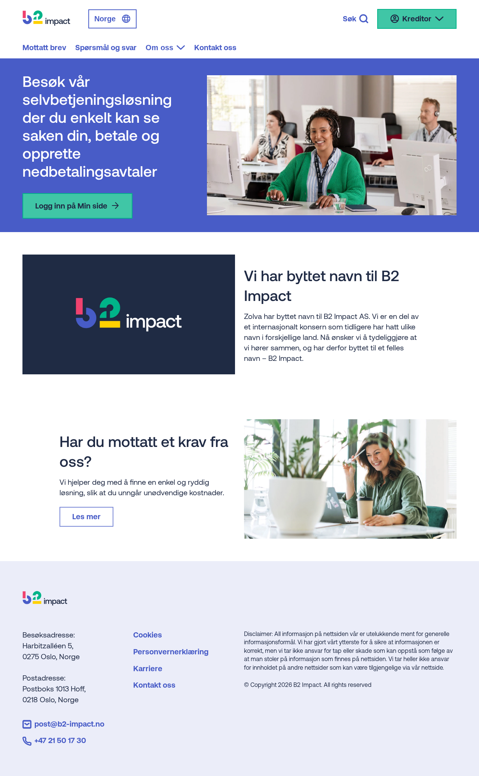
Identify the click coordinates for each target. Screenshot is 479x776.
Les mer (86, 516)
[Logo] (44, 603)
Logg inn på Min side (71, 205)
